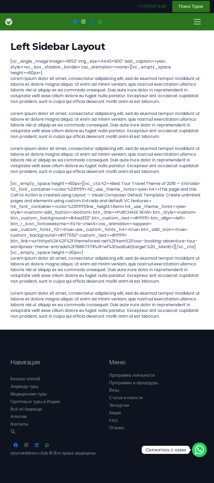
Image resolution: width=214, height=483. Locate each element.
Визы (114, 390)
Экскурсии (119, 405)
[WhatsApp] (100, 22)
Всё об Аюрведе (26, 409)
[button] (13, 433)
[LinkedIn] (92, 22)
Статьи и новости (126, 398)
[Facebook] (75, 22)
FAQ (113, 420)
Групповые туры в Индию (35, 402)
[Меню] (197, 21)
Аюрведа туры (24, 386)
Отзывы (116, 428)
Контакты (19, 424)
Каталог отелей (25, 379)
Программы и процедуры (133, 383)
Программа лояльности (132, 375)
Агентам (18, 417)
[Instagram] (83, 22)
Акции (115, 413)
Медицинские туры (28, 394)
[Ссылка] (8, 21)
